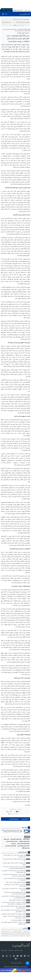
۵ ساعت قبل (28, 878)
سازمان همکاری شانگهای (24, 841)
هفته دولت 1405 (25, 848)
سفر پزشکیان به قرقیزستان (16, 839)
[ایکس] (10, 956)
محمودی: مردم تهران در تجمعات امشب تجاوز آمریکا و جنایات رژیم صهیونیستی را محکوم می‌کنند (14, 903)
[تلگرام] (17, 956)
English (14, 10)
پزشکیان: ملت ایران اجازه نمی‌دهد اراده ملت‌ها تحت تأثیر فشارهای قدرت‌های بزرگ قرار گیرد (14, 867)
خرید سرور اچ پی (12, 933)
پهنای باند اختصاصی (16, 931)
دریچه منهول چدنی (5, 935)
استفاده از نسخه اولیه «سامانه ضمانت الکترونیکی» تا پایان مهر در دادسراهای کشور (13, 911)
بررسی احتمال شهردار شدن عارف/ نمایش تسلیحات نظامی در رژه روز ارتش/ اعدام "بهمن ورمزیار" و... (11, 831)
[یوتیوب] (13, 956)
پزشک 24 (19, 933)
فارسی (21, 10)
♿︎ (27, 963)
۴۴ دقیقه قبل (28, 859)
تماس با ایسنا (4, 950)
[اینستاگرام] (6, 956)
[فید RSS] (2, 956)
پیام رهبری (13, 843)
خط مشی (17, 950)
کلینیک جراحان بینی (14, 935)
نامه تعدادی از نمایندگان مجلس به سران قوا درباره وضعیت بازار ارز (15, 885)
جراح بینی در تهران (5, 931)
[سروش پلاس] (20, 956)
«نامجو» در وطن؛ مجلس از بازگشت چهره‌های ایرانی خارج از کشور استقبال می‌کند (13, 907)
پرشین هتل (22, 935)
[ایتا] (24, 956)
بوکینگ (28, 935)
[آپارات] (15, 959)
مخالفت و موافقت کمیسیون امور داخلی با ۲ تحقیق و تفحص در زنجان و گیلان (14, 917)
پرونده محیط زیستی (13, 819)
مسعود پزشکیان (26, 839)
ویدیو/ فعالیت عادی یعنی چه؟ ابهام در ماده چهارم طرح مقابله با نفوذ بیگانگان (14, 871)
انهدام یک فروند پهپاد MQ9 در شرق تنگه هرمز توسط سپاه (14, 859)
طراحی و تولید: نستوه (15, 963)
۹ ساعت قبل (28, 922)
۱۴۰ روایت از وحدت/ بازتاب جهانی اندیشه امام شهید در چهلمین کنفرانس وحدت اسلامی (14, 875)
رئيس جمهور (6, 839)
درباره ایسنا (10, 950)
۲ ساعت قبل (28, 863)
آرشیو (11, 9)
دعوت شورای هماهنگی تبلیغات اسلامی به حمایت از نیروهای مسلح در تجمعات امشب (15, 893)
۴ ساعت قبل (28, 866)
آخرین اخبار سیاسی (22, 852)
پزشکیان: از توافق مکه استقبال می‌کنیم (17, 900)
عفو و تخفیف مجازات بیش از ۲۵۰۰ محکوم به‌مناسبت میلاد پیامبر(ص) (14, 856)
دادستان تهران (24, 819)
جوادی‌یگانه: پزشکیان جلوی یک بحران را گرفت (16, 882)
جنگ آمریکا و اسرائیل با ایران (23, 846)
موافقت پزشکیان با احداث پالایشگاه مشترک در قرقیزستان (13, 914)
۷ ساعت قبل (28, 914)
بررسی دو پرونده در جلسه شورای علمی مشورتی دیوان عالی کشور (14, 889)
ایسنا (24, 14)
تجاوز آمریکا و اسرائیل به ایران (23, 843)
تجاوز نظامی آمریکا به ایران (10, 846)
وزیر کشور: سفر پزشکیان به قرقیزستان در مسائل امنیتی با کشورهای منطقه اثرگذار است (13, 897)
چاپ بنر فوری (26, 931)
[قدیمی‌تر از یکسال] (27, 832)
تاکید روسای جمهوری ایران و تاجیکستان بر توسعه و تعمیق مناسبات (15, 879)
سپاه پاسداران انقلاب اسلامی (12, 841)
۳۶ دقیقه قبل (28, 855)
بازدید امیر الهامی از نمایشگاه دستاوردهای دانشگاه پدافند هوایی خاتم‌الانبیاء (13, 923)
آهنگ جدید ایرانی (25, 933)
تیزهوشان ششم (4, 933)
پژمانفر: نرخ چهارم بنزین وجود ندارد (18, 920)
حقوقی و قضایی (26, 19)
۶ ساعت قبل (28, 888)
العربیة (18, 10)
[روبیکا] (28, 956)
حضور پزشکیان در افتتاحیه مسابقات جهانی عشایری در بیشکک (14, 863)
